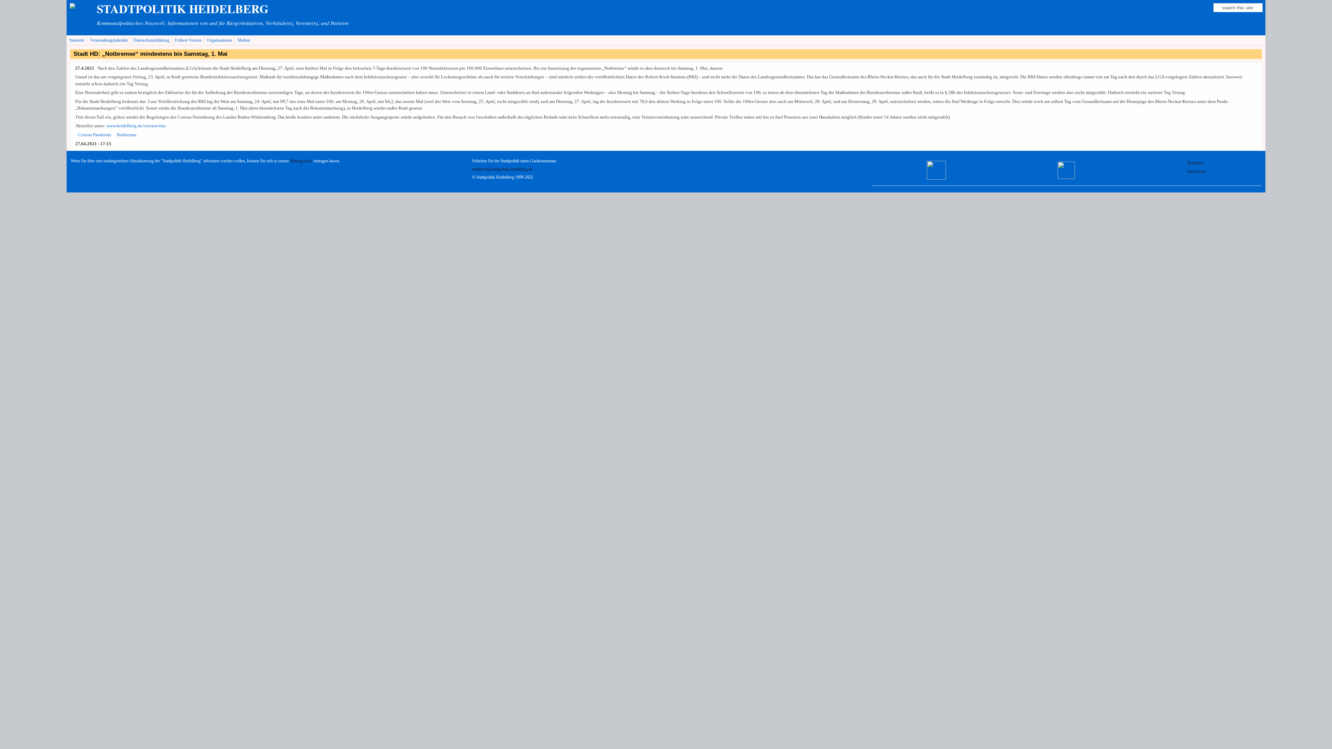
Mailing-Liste (301, 161)
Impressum (1196, 171)
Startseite (76, 40)
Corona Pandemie (94, 134)
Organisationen (219, 40)
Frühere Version (188, 40)
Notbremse (127, 134)
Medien (244, 40)
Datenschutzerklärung (151, 40)
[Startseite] (81, 6)
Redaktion (1196, 163)
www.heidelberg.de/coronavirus (136, 125)
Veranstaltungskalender (109, 40)
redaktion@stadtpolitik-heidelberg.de (502, 169)
